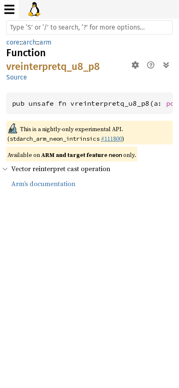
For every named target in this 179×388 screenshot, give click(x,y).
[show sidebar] (9, 9)
